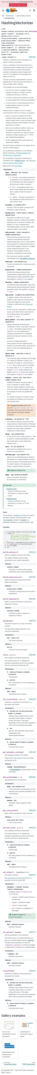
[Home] (3, 16)
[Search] (30, 10)
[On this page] (34, 10)
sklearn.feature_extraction (24, 15)
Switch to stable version (18, 5)
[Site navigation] (3, 10)
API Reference (10, 15)
